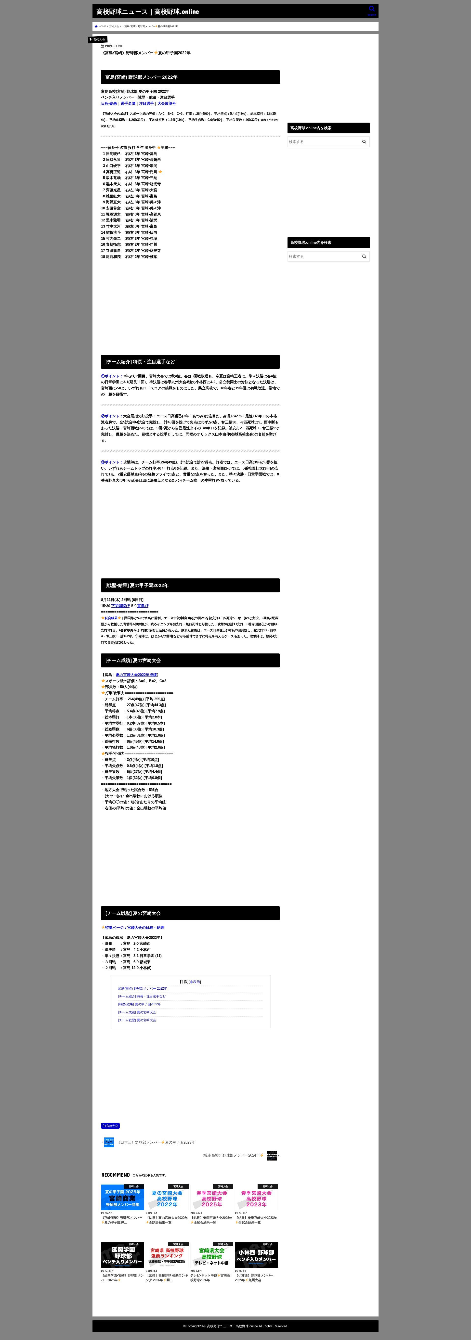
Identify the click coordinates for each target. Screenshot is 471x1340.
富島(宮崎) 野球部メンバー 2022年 (142, 988)
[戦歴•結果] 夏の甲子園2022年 (139, 1004)
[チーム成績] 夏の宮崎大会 (137, 1012)
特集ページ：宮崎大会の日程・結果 (134, 928)
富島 (141, 606)
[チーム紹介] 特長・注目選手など (142, 996)
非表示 (195, 982)
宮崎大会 (112, 1126)
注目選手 (146, 103)
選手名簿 (128, 103)
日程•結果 (109, 103)
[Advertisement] (190, 306)
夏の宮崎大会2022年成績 (136, 675)
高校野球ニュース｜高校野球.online (147, 11)
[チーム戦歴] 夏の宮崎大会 (137, 1020)
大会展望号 (166, 103)
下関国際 (118, 606)
